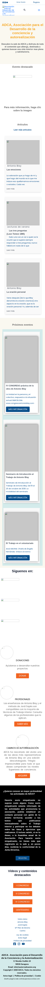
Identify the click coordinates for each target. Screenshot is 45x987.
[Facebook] (3, 2)
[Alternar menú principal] (39, 10)
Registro (36, 2)
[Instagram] (5, 2)
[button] (21, 2)
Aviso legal (22, 938)
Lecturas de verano (18, 226)
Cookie (38, 976)
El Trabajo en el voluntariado (19, 543)
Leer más (11, 189)
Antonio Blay (14, 165)
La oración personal (16, 292)
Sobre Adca (22, 919)
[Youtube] (7, 2)
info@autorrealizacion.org (25, 967)
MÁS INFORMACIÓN (17, 409)
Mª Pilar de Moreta (22, 928)
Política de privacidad (22, 941)
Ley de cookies (22, 935)
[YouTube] (23, 943)
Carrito (22, 931)
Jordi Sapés (22, 925)
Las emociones (14, 170)
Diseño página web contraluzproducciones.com (22, 979)
